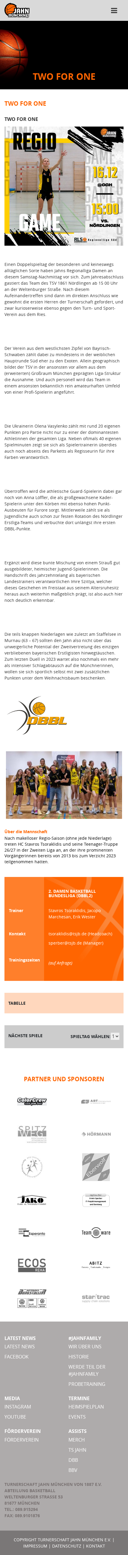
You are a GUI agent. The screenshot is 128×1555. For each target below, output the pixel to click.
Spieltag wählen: (90, 1036)
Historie (78, 1356)
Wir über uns (85, 1346)
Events (77, 1417)
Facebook (16, 1356)
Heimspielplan (86, 1406)
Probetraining (86, 1384)
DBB (73, 1460)
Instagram (17, 1406)
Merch (76, 1439)
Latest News (19, 1346)
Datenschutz (66, 1546)
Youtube (15, 1417)
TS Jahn (77, 1450)
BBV (72, 1470)
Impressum (35, 1546)
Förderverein (21, 1439)
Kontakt (95, 1546)
